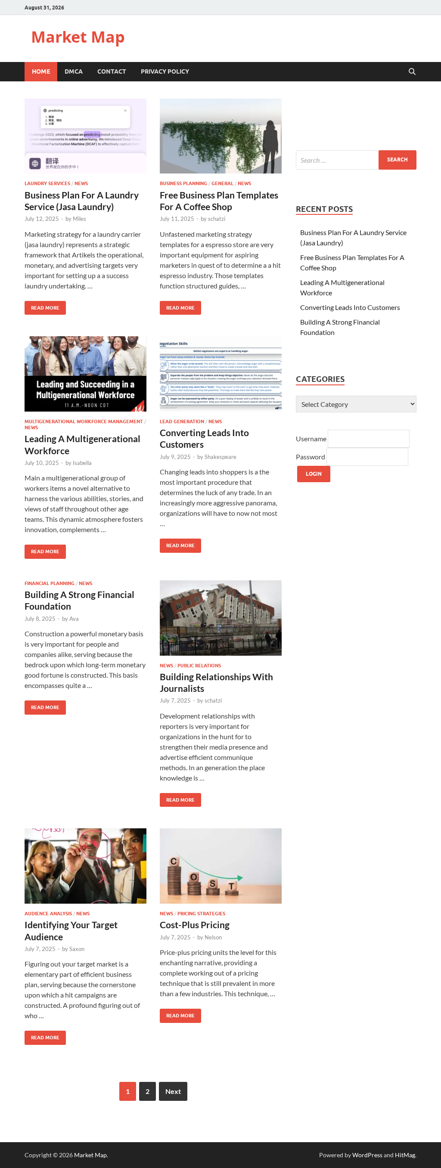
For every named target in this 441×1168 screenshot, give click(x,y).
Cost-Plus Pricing (195, 924)
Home (41, 71)
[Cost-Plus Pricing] (221, 866)
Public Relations (199, 666)
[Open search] (412, 72)
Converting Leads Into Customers (350, 307)
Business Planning (183, 183)
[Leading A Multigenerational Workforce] (85, 374)
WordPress (367, 1155)
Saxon (76, 948)
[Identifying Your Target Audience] (85, 866)
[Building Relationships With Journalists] (221, 618)
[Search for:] (356, 160)
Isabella (82, 462)
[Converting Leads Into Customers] (221, 374)
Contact (111, 71)
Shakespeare (220, 456)
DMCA (74, 71)
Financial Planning (50, 583)
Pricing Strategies (201, 914)
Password (311, 456)
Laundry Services (47, 183)
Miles (79, 218)
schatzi (216, 218)
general (222, 183)
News (81, 183)
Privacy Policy (165, 71)
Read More (42, 306)
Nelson (213, 937)
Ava (74, 618)
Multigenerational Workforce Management (84, 421)
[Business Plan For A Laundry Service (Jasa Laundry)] (85, 136)
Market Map (78, 36)
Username (312, 438)
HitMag (405, 1155)
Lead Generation (182, 421)
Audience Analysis (48, 914)
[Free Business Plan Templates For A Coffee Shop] (221, 136)
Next (173, 1091)
